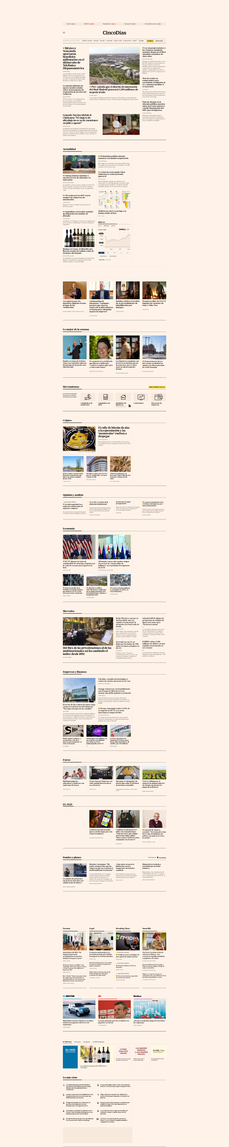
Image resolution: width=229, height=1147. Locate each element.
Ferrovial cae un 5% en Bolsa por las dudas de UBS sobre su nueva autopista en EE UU (127, 645)
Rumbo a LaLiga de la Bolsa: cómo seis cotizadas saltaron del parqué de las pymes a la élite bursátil (74, 364)
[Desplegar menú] (64, 32)
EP (87, 746)
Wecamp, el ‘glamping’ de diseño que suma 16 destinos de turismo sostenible (127, 783)
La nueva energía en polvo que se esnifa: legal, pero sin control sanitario (100, 832)
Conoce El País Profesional (157, 387)
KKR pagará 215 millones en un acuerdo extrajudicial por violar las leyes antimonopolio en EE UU (96, 741)
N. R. (143, 627)
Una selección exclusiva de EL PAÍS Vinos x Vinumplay (94, 1066)
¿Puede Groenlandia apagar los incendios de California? (149, 1022)
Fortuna (66, 928)
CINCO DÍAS (118, 512)
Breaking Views (123, 928)
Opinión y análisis (73, 494)
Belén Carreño (66, 97)
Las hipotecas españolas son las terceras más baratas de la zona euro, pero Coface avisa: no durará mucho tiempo (127, 365)
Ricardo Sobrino (67, 311)
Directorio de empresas (156, 404)
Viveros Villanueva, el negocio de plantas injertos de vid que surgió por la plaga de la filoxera (153, 784)
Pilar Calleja (101, 179)
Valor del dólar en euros (151, 24)
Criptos (67, 420)
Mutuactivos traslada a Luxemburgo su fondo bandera (151, 866)
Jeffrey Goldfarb (120, 980)
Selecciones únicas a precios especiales (139, 1059)
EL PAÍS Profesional (98, 1042)
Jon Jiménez (66, 711)
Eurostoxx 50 (128, 24)
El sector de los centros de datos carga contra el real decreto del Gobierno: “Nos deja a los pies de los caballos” (79, 706)
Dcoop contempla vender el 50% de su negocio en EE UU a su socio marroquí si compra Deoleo (114, 710)
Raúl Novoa (119, 843)
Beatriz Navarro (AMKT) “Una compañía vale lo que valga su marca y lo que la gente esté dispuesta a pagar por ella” (74, 967)
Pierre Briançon (102, 161)
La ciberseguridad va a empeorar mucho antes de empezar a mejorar (73, 506)
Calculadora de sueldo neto (86, 404)
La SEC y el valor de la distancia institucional (98, 503)
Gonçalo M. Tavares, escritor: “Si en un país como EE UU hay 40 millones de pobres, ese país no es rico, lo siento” (154, 834)
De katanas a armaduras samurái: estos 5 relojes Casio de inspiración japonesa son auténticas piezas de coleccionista (79, 1112)
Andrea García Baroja (68, 983)
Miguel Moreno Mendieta (69, 886)
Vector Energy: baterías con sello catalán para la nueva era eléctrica (100, 783)
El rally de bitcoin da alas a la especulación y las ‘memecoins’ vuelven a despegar (114, 432)
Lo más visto (70, 1077)
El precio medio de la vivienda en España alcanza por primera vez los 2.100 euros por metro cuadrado (73, 590)
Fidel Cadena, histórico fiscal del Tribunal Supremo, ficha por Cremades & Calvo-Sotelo (99, 973)
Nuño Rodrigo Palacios (78, 311)
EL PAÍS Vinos (67, 1042)
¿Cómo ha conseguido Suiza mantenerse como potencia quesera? (111, 174)
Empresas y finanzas (87, 40)
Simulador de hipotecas (121, 404)
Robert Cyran (119, 969)
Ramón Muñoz (66, 71)
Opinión (135, 40)
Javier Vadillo (66, 202)
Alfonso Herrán (102, 1025)
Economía (102, 40)
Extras (66, 759)
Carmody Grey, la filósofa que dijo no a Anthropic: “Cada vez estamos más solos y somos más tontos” (101, 364)
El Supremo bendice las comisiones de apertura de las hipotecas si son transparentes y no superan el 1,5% (78, 1104)
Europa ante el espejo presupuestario (123, 503)
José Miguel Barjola (94, 977)
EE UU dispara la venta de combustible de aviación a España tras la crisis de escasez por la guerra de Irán (79, 564)
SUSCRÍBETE (150, 41)
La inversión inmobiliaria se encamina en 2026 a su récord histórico (120, 590)
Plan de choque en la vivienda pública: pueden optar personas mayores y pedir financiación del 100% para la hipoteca (153, 106)
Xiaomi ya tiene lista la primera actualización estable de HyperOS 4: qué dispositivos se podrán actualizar (115, 1104)
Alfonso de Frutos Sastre (149, 961)
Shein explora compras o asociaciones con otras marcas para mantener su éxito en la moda (72, 741)
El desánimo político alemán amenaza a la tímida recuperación (113, 157)
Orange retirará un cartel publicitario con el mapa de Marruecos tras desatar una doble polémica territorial (114, 691)
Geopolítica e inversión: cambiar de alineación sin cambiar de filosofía (78, 214)
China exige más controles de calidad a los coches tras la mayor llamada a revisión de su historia (114, 1096)
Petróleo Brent (106, 24)
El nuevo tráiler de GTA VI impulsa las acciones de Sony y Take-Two (154, 303)
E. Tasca (65, 481)
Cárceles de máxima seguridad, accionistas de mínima (127, 976)
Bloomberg (66, 746)
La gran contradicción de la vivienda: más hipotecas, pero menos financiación (152, 504)
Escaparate (86, 1042)
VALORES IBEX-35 (103, 256)
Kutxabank (161, 857)
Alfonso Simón (93, 95)
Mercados (96, 40)
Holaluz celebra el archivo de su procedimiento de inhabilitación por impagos (128, 304)
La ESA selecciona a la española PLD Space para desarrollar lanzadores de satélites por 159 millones (119, 741)
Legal (91, 928)
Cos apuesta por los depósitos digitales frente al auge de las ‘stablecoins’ (74, 304)
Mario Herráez (66, 1027)
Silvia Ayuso (110, 570)
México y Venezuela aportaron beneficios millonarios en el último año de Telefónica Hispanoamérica (73, 58)
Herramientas (71, 386)
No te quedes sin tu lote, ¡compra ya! (157, 1059)
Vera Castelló (66, 789)
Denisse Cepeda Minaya (148, 791)
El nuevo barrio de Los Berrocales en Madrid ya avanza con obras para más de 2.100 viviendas (153, 364)
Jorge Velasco (93, 968)
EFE (143, 650)
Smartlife (146, 928)
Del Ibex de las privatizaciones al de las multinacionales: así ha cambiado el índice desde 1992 (87, 651)
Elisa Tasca (101, 439)
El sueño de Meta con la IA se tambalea (126, 966)
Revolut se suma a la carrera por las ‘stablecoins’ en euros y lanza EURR (96, 475)
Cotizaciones (109, 40)
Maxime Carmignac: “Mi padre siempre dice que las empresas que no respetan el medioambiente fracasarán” (101, 867)
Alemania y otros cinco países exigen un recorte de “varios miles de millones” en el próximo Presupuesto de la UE (114, 564)
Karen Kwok (119, 959)
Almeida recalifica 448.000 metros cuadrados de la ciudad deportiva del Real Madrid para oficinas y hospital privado (96, 591)
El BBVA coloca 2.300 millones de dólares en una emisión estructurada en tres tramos (153, 644)
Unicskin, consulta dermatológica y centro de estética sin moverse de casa (114, 680)
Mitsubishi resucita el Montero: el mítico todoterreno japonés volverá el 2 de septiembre (78, 1023)
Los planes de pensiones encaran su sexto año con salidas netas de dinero (73, 881)
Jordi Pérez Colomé (94, 371)
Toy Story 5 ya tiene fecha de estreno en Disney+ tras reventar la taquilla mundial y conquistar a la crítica (153, 955)
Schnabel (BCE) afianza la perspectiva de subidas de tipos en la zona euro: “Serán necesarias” (153, 621)
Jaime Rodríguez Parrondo (123, 789)
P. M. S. (99, 216)
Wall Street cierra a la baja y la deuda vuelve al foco (112, 212)
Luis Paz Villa (92, 789)
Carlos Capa (92, 959)
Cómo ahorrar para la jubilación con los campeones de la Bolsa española (125, 867)
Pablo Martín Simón (147, 59)
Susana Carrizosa (146, 113)
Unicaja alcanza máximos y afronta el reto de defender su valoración (77, 178)
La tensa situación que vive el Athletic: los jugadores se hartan (113, 1022)
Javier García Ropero (103, 715)
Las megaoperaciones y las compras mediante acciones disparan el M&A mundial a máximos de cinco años (154, 52)
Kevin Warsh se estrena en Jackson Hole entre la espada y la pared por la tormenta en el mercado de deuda (127, 622)
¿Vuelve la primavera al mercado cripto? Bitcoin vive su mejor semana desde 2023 (120, 476)
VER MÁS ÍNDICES (113, 256)
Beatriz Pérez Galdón (68, 182)
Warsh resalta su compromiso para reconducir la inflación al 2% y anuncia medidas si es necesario (153, 83)
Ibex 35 (69, 24)
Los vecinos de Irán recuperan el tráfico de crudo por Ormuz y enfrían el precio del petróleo (114, 1112)
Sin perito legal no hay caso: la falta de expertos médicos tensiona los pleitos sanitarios (100, 964)
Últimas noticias (127, 40)
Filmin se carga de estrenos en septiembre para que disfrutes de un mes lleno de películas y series (154, 975)
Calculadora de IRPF (104, 404)
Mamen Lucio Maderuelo (104, 683)
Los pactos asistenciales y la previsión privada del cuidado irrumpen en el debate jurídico (101, 954)
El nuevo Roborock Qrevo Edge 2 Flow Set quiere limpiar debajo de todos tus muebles (153, 966)
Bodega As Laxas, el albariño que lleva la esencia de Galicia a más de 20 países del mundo (78, 251)
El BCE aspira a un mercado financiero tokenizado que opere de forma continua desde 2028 (73, 476)
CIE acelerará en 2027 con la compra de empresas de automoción (76, 198)
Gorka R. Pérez (66, 595)
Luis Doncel (145, 89)
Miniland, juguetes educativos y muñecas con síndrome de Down (73, 783)
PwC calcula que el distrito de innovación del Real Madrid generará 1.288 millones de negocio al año (113, 90)
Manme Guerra (66, 126)
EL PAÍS (140, 40)
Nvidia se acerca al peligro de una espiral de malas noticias (127, 956)
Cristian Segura (102, 570)
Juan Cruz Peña (93, 315)
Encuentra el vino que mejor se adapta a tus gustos (123, 1059)
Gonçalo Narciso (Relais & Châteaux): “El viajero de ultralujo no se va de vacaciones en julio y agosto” (80, 119)
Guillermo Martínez (94, 837)
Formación (77, 1042)
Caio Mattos (145, 309)
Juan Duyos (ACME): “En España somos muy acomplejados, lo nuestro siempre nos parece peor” (72, 955)
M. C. (103, 216)
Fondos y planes (118, 40)
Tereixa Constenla (147, 842)
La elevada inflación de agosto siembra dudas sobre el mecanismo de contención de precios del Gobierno (74, 90)
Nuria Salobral (120, 629)
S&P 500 (86, 24)
